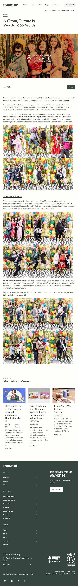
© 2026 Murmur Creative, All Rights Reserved (60, 574)
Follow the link (8, 281)
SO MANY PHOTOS (46, 204)
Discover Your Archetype (61, 474)
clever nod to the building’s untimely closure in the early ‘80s (28, 119)
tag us (64, 283)
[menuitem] (55, 5)
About (25, 5)
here (7, 208)
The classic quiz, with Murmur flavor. (61, 482)
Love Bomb (71, 293)
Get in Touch (70, 5)
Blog (46, 5)
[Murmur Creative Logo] (39, 465)
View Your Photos (12, 196)
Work (40, 5)
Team (32, 5)
